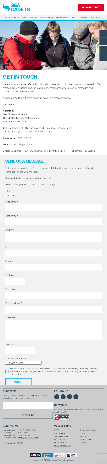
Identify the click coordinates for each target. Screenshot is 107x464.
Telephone (10, 289)
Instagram (103, 49)
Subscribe (9, 391)
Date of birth (11, 344)
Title (7, 191)
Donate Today (91, 7)
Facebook (103, 34)
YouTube (103, 57)
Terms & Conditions (88, 430)
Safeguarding (85, 439)
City (7, 247)
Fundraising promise (62, 445)
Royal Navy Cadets (71, 455)
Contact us (11, 425)
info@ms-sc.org (24, 435)
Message (11, 317)
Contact (83, 433)
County (9, 261)
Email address (13, 303)
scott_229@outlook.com (28, 438)
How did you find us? (16, 358)
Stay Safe (61, 405)
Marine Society (60, 433)
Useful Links (62, 425)
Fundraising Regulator (59, 455)
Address (9, 230)
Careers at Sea (47, 455)
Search (95, 17)
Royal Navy (35, 455)
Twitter (103, 41)
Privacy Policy (60, 442)
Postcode (10, 275)
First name (12, 201)
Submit (18, 382)
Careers (83, 442)
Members (83, 436)
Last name (12, 215)
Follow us (61, 391)
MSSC (56, 430)
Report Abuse (59, 439)
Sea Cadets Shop (61, 436)
